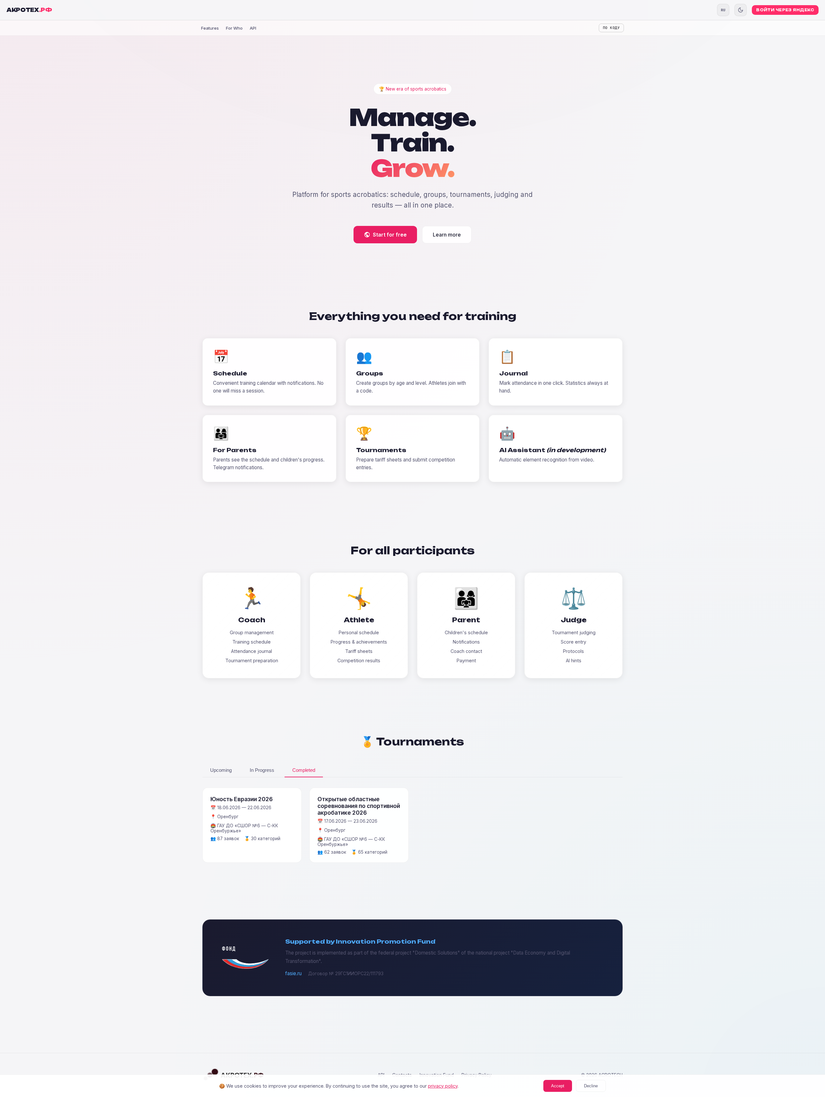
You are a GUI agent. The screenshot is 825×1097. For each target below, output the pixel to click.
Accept (557, 1085)
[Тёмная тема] (740, 10)
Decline (591, 1085)
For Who (234, 28)
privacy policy (443, 1086)
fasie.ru (293, 973)
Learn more (447, 234)
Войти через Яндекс (785, 10)
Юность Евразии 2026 (241, 799)
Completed (303, 770)
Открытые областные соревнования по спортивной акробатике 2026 (358, 806)
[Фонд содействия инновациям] (245, 967)
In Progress (262, 770)
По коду (611, 28)
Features (210, 28)
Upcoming (221, 770)
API (253, 28)
